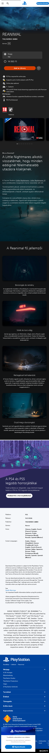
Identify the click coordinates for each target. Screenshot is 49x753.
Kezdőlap (6, 664)
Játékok (13, 664)
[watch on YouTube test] (39, 137)
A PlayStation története (10, 687)
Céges (5, 684)
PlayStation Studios (9, 678)
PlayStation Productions (10, 681)
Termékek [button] (7, 692)
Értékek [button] (6, 697)
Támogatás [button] (7, 701)
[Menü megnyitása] (2, 3)
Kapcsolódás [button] (8, 711)
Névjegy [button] (6, 669)
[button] (24, 129)
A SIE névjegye (7, 672)
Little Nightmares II (37, 180)
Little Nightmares (22, 180)
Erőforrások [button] (7, 706)
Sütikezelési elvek (42, 742)
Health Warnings (10, 590)
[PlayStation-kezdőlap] (24, 3)
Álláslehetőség (8, 675)
